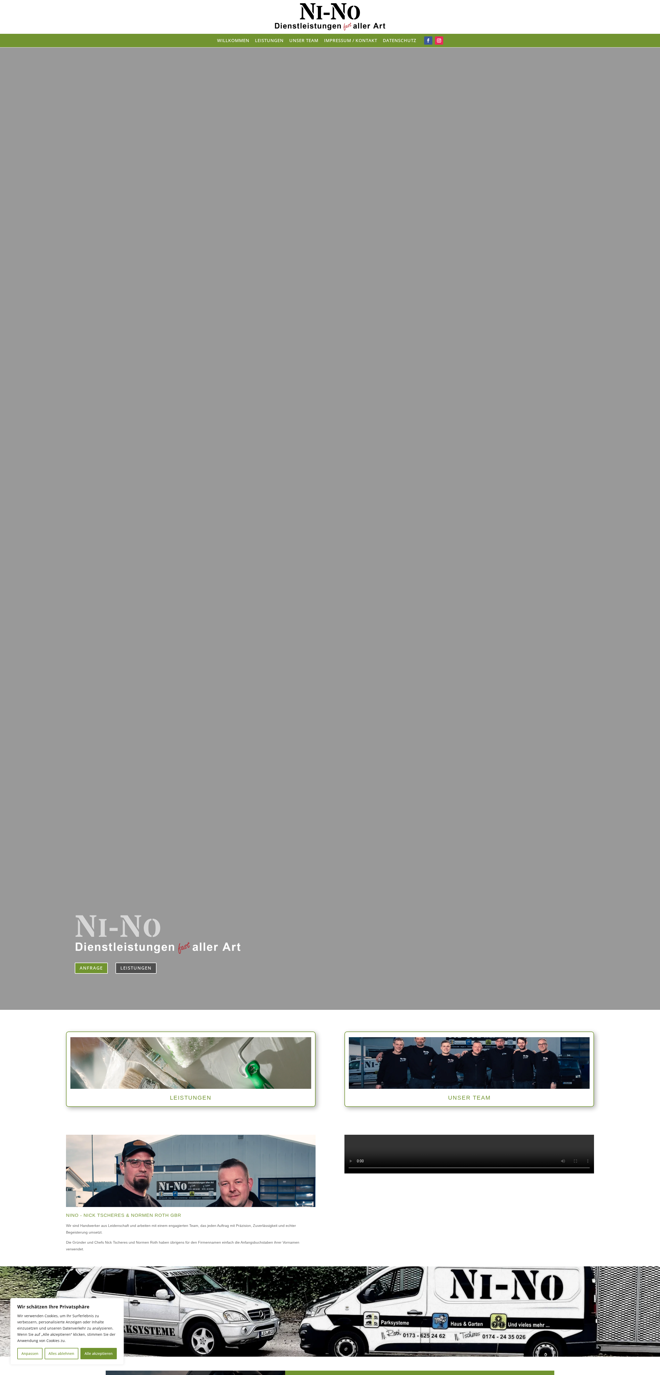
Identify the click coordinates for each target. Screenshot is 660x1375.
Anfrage (91, 968)
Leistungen (269, 41)
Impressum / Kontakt (350, 41)
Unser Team (303, 41)
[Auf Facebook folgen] (428, 40)
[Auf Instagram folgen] (439, 40)
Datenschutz (399, 41)
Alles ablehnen (61, 1353)
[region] (67, 1331)
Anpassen (29, 1353)
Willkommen (233, 41)
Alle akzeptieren (99, 1353)
